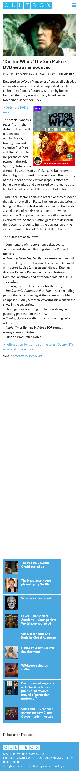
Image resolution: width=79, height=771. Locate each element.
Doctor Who (19, 356)
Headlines (68, 74)
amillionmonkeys (53, 766)
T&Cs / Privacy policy (58, 758)
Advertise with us (15, 754)
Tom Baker (35, 356)
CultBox (38, 74)
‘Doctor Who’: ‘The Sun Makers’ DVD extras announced (32, 568)
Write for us (11, 762)
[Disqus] (39, 413)
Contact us (37, 754)
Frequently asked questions (22, 758)
